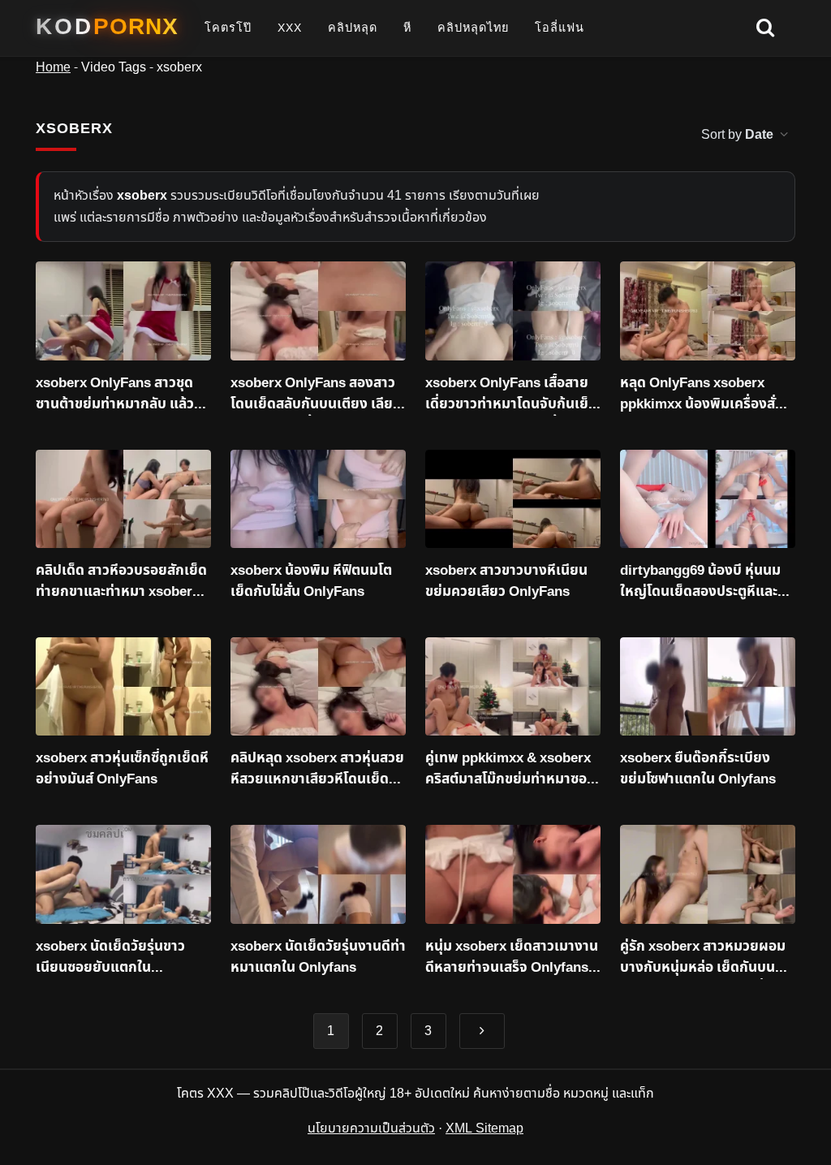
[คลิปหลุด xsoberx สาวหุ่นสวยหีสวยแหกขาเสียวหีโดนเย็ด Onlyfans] (318, 686)
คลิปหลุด (352, 27)
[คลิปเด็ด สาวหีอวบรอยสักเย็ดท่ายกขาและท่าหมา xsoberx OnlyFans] (123, 499)
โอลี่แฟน (559, 27)
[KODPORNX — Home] (107, 26)
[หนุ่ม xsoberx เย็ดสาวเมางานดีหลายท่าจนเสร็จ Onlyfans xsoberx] (513, 874)
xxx (290, 27)
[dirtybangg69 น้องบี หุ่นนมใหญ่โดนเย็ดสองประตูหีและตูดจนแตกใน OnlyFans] (707, 499)
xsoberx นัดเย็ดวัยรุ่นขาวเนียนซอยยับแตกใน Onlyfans (110, 958)
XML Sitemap (484, 1128)
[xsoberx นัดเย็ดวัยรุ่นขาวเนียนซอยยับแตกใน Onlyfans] (123, 874)
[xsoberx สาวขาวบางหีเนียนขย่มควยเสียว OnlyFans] (513, 499)
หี (407, 27)
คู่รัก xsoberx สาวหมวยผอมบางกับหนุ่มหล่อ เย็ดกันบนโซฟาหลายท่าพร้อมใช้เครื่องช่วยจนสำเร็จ (703, 958)
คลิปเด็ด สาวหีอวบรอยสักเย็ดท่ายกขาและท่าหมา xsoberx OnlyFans (121, 582)
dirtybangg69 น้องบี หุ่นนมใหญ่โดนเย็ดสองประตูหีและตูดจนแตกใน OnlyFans (707, 582)
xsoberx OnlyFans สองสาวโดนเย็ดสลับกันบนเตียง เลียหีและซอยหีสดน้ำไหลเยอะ (316, 394)
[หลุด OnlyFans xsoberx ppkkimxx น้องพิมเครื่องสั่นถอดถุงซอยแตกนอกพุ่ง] (707, 310)
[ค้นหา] (765, 28)
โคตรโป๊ (228, 27)
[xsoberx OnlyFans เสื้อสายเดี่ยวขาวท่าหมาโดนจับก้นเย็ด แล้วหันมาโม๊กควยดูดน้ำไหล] (513, 310)
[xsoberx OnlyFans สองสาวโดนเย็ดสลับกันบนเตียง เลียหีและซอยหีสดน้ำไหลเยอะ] (318, 310)
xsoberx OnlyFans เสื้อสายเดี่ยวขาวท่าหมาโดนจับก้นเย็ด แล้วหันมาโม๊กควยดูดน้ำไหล (511, 394)
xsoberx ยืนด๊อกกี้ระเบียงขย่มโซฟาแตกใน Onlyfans (698, 769)
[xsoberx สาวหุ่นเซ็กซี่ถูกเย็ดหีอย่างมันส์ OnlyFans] (123, 686)
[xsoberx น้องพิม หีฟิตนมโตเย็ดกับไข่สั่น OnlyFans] (318, 499)
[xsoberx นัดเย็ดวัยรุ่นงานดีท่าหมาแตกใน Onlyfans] (318, 874)
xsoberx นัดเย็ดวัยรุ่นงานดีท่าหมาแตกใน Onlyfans (318, 957)
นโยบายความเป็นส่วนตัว (371, 1128)
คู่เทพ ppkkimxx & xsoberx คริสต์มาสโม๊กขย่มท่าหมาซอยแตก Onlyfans (510, 770)
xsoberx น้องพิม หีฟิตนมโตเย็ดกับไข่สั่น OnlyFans (311, 581)
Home (53, 67)
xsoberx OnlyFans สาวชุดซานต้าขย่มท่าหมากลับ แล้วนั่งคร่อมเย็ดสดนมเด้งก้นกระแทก (123, 394)
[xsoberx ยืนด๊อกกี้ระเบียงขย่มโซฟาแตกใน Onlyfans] (707, 686)
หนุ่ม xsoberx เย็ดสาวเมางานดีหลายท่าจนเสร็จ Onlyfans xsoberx (511, 958)
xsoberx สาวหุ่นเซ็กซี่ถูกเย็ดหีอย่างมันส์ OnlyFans (122, 769)
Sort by (737, 135)
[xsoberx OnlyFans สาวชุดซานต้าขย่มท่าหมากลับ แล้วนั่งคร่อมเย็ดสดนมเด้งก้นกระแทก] (123, 310)
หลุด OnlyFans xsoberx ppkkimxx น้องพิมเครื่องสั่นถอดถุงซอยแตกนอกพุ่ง (702, 394)
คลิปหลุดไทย (473, 27)
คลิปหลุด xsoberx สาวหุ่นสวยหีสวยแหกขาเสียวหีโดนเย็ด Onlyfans (317, 770)
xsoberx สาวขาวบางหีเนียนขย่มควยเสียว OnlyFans (506, 581)
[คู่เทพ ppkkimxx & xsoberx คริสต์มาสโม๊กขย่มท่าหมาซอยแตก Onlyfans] (513, 686)
